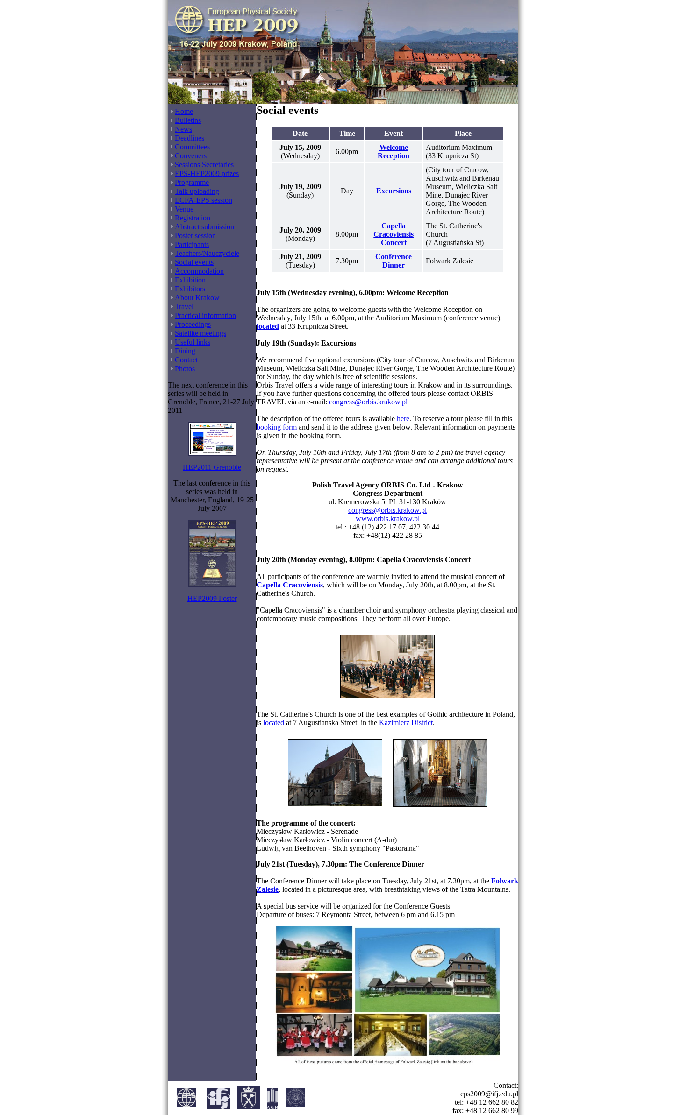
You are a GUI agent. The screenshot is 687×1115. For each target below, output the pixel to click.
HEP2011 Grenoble (212, 467)
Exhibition (190, 280)
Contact (186, 360)
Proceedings (193, 324)
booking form (277, 427)
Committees (192, 147)
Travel (184, 307)
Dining (185, 351)
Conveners (191, 156)
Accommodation (199, 271)
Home (184, 111)
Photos (185, 369)
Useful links (192, 342)
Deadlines (189, 138)
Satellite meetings (200, 333)
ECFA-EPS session (203, 200)
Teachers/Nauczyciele (207, 253)
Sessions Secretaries (204, 165)
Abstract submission (204, 227)
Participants (192, 244)
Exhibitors (190, 289)
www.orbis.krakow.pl (388, 518)
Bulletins (188, 120)
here (403, 419)
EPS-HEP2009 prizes (207, 173)
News (183, 129)
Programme (192, 182)
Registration (192, 218)
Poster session (195, 236)
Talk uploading (197, 191)
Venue (184, 209)
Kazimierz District (406, 723)
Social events (194, 262)
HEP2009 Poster (212, 598)
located (273, 723)
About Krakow (197, 298)
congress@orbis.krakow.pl (368, 402)
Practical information (205, 315)
